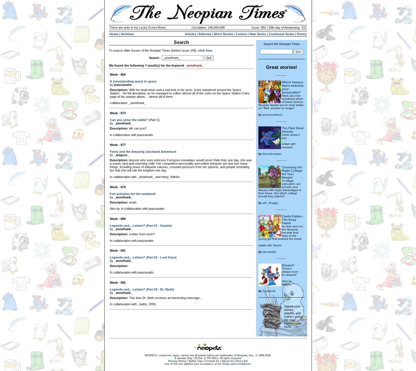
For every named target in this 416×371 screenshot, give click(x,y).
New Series (258, 34)
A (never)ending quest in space (133, 81)
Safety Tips (196, 361)
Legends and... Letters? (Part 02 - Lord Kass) (143, 257)
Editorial (205, 34)
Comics (241, 34)
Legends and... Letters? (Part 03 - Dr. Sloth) (142, 289)
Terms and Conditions (236, 363)
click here (205, 50)
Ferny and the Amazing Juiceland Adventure (143, 151)
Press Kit (242, 361)
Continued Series (281, 34)
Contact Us (212, 361)
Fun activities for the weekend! (133, 194)
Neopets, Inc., (246, 355)
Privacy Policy (177, 361)
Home (114, 34)
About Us (228, 361)
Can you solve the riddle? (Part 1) (135, 120)
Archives (127, 34)
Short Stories (223, 34)
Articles (190, 34)
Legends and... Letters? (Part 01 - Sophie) (141, 225)
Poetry (301, 34)
